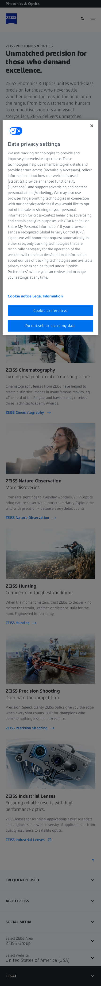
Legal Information (47, 296)
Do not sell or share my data (50, 326)
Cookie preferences (50, 310)
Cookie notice (20, 296)
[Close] (92, 125)
